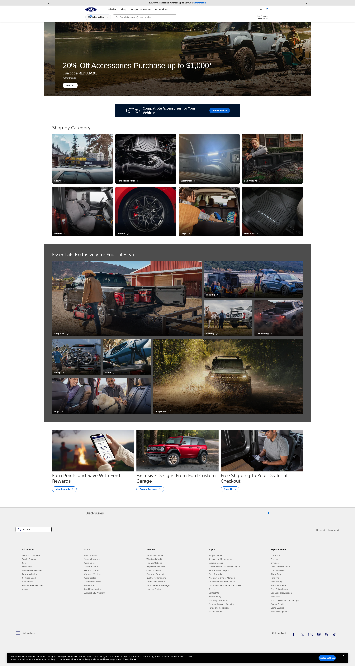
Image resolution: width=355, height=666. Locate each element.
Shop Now (60, 85)
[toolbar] (177, 3)
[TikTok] (334, 634)
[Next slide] (307, 3)
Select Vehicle (220, 110)
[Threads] (326, 634)
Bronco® (320, 530)
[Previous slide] (48, 3)
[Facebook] (294, 634)
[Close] (344, 658)
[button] (114, 551)
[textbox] (33, 529)
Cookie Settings (327, 658)
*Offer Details (58, 78)
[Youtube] (310, 634)
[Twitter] (302, 634)
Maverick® (333, 530)
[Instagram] (319, 634)
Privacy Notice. (129, 659)
